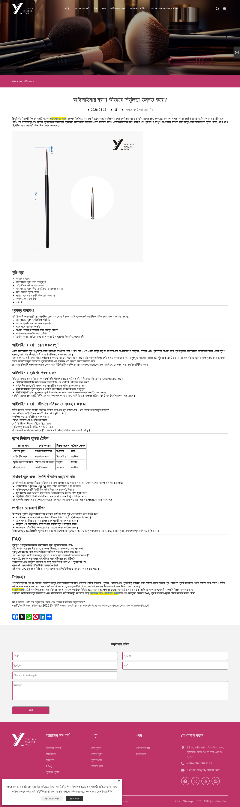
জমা (31, 710)
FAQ (19, 302)
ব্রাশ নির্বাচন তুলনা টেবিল (27, 292)
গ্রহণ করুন (74, 798)
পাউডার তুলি (97, 766)
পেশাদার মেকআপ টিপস (26, 298)
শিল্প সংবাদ (29, 81)
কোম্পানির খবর (143, 748)
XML (206, 801)
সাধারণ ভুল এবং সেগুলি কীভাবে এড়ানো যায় (36, 295)
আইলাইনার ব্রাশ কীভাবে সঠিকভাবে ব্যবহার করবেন (39, 288)
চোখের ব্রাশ (96, 754)
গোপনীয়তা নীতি (219, 801)
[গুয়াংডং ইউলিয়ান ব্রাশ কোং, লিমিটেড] (22, 8)
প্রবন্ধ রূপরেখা (23, 278)
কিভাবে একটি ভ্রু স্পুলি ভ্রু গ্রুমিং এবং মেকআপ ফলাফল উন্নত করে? (51, 602)
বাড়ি (67, 8)
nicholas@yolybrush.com (203, 770)
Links (177, 801)
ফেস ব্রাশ (95, 748)
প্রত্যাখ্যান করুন (52, 798)
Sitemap (188, 801)
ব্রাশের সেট (96, 760)
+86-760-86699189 (199, 763)
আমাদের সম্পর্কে (81, 8)
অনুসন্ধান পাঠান (137, 8)
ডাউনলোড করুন (117, 8)
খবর (104, 8)
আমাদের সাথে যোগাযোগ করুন (164, 8)
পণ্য (95, 8)
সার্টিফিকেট (51, 754)
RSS (198, 801)
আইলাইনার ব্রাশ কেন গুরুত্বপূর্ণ (31, 282)
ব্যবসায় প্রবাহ (52, 772)
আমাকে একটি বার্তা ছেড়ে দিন (139, 109)
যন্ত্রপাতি (50, 760)
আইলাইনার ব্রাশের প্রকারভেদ (30, 285)
